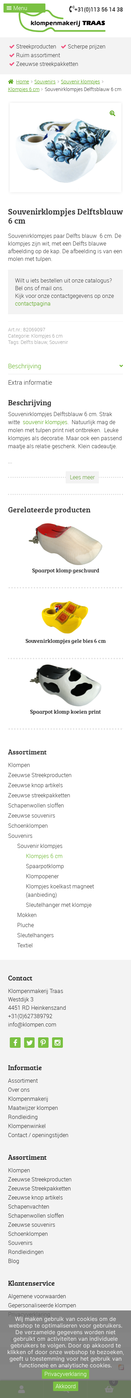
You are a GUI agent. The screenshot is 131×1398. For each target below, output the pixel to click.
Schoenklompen (28, 825)
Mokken (27, 915)
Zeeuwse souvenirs (31, 815)
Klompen (19, 765)
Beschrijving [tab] (24, 366)
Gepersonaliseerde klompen (42, 1305)
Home (22, 81)
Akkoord (66, 1386)
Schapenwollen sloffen (36, 805)
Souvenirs (45, 81)
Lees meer (82, 477)
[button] (112, 113)
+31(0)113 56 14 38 (98, 9)
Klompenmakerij (28, 1099)
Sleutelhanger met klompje (59, 905)
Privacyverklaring (65, 1374)
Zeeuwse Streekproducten (40, 775)
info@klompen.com (32, 1024)
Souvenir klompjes (80, 81)
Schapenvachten (28, 1206)
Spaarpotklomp (45, 866)
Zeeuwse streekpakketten (39, 795)
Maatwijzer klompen (33, 1108)
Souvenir (58, 342)
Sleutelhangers (35, 935)
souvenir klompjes (45, 422)
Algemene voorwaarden (37, 1296)
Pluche (25, 925)
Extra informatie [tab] (30, 382)
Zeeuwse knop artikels (35, 785)
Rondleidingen (26, 1252)
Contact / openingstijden (38, 1135)
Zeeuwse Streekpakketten (39, 1188)
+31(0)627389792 (30, 1016)
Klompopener (42, 876)
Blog (13, 1261)
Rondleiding (23, 1117)
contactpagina (33, 303)
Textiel (25, 945)
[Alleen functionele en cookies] (122, 1354)
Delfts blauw (34, 342)
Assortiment (23, 1080)
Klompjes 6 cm (23, 89)
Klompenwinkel (27, 1126)
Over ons (19, 1089)
